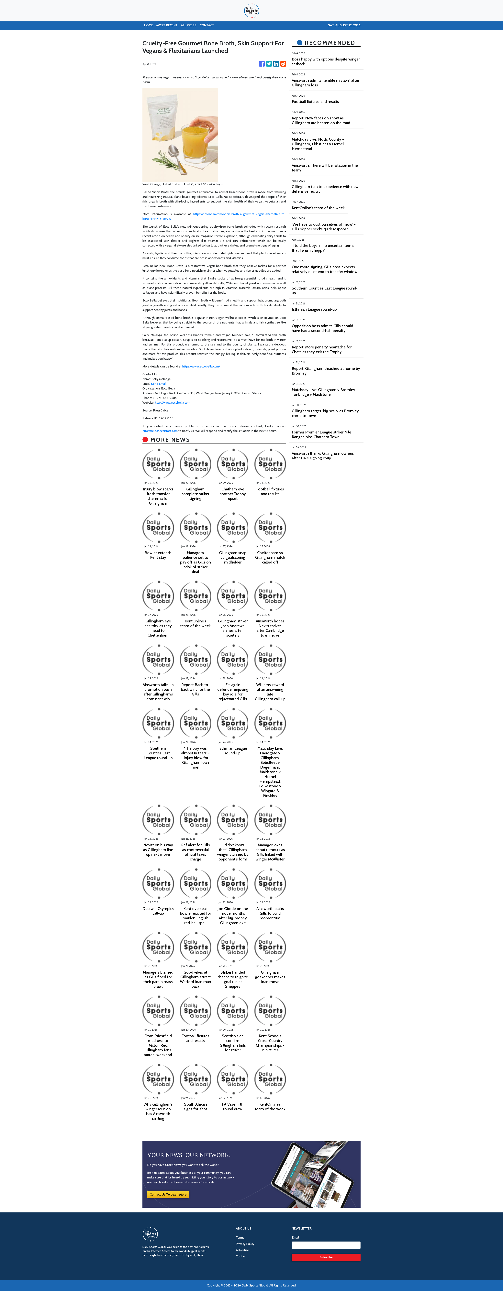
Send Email (158, 384)
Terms (240, 1237)
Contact (241, 1256)
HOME (148, 25)
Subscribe (326, 1257)
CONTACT (207, 25)
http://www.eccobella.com (172, 402)
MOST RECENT (167, 25)
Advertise (242, 1250)
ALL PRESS (188, 25)
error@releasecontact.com (160, 431)
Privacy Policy (245, 1244)
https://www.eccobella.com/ (201, 366)
